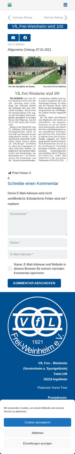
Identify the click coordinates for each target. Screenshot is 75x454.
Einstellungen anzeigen (37, 443)
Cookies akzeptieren (37, 422)
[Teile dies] (25, 37)
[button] (65, 5)
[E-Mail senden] (13, 37)
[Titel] (10, 5)
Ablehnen (37, 432)
